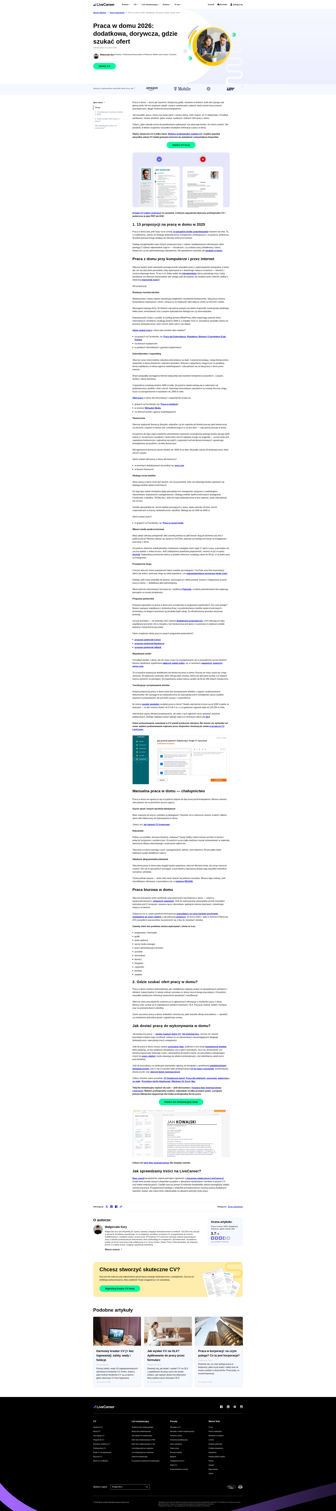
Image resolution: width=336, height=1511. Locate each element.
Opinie (211, 1473)
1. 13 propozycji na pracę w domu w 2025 (109, 113)
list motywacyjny (190, 1034)
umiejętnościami (218, 1065)
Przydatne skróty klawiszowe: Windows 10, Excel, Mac (168, 1081)
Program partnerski (215, 1444)
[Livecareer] (104, 1406)
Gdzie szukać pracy (142, 330)
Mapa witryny (213, 1469)
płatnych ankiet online (174, 663)
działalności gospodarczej (190, 621)
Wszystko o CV (175, 1427)
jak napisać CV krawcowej (157, 824)
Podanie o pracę (176, 1436)
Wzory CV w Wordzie (100, 1461)
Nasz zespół (138, 1178)
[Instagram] (241, 1406)
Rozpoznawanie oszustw (179, 1469)
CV (135, 4)
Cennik (211, 4)
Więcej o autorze (112, 1249)
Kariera (166, 4)
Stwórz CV (104, 66)
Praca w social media (173, 523)
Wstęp (97, 107)
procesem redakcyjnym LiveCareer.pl (205, 1178)
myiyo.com (137, 666)
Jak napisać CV (98, 1436)
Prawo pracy (174, 1448)
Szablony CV (98, 1427)
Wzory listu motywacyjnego (141, 1431)
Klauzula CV (97, 1457)
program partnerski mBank (148, 647)
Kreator (125, 4)
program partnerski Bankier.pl (149, 643)
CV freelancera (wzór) (174, 1078)
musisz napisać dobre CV (168, 1034)
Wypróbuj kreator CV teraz (120, 1288)
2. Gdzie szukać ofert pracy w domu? (107, 120)
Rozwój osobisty (176, 1452)
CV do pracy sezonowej (202, 1069)
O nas (177, 4)
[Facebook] (221, 1407)
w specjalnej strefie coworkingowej (190, 232)
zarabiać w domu (213, 250)
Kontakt (223, 4)
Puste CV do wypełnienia (102, 1452)
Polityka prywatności (216, 1448)
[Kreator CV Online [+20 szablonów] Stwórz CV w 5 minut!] (104, 4)
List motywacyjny (150, 4)
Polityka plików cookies (217, 1457)
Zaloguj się (238, 4)
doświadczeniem (140, 1069)
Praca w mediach (169, 404)
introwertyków (189, 273)
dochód (136, 554)
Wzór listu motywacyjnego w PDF (143, 1440)
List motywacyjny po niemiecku (143, 1452)
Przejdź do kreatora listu (181, 1133)
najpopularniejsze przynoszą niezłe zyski (206, 573)
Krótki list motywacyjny (140, 1457)
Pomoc (211, 1461)
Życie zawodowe (235, 1207)
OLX (208, 717)
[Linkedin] (228, 1406)
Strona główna (99, 13)
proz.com (179, 465)
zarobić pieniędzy (150, 704)
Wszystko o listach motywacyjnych (182, 1431)
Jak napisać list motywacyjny (142, 1436)
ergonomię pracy (150, 280)
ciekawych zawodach (163, 901)
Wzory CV (96, 1431)
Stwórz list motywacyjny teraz (181, 1102)
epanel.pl (217, 663)
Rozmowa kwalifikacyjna (179, 1440)
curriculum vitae (176, 1047)
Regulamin (212, 1452)
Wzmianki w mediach (216, 1436)
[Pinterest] (234, 1406)
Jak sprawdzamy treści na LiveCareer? (105, 127)
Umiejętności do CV (177, 1461)
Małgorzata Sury (107, 54)
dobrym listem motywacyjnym (165, 1072)
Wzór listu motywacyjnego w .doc (143, 1444)
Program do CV (98, 1440)
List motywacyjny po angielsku (142, 1448)
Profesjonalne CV (99, 1448)
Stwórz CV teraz (181, 145)
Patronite (186, 589)
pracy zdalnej (148, 1056)
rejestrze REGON (183, 881)
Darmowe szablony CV (101, 1444)
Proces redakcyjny (215, 1431)
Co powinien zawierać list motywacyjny (145, 1461)
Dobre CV (173, 1465)
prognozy (181, 917)
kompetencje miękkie (215, 1047)
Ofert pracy (137, 398)
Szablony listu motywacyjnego (142, 1427)
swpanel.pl (206, 663)
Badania (173, 1457)
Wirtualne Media (153, 408)
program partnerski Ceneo (148, 640)
